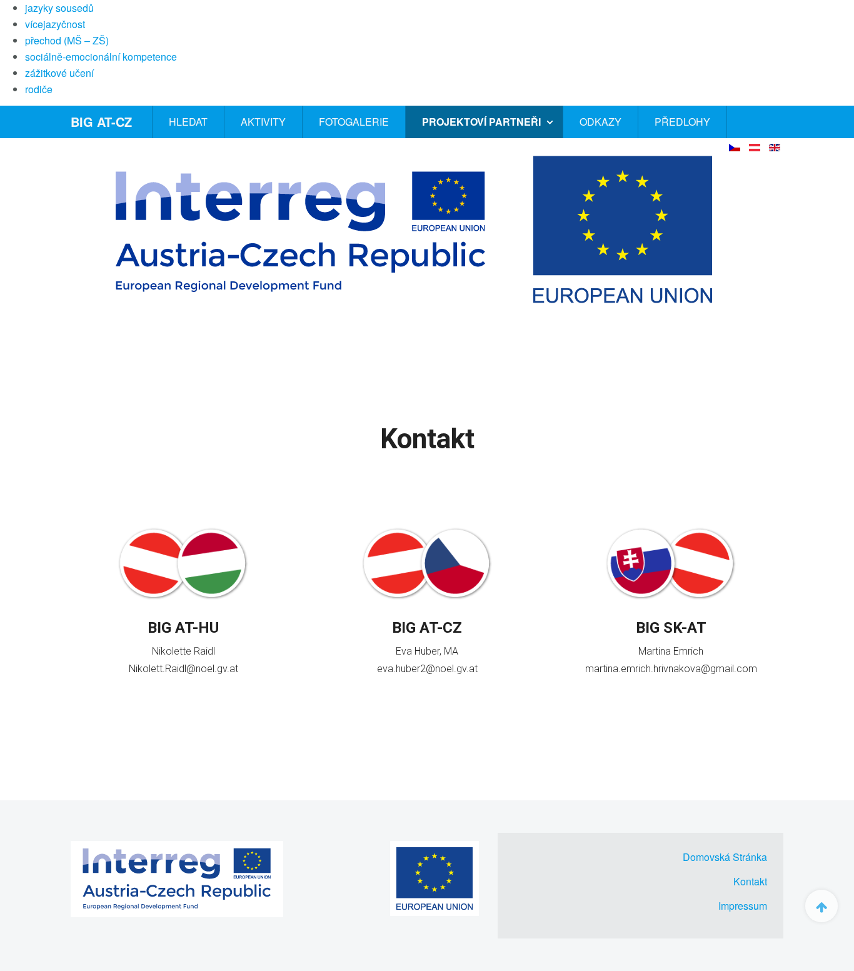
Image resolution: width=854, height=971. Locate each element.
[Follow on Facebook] (164, 696)
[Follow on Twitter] (181, 696)
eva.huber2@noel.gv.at (427, 669)
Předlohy (682, 121)
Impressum (742, 905)
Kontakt (750, 881)
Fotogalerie (354, 121)
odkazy (600, 121)
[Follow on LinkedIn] (200, 696)
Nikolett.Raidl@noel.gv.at (183, 669)
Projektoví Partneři (482, 121)
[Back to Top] (821, 906)
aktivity (263, 121)
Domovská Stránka (725, 857)
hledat (188, 121)
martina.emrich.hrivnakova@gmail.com (671, 669)
